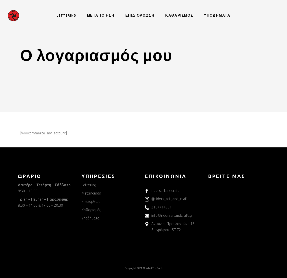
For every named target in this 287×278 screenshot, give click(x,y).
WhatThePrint (154, 268)
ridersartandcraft (165, 190)
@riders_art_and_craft (169, 199)
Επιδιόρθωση (91, 201)
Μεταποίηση (91, 193)
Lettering (88, 185)
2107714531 (161, 207)
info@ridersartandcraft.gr (172, 215)
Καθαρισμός (91, 210)
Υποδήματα (90, 218)
